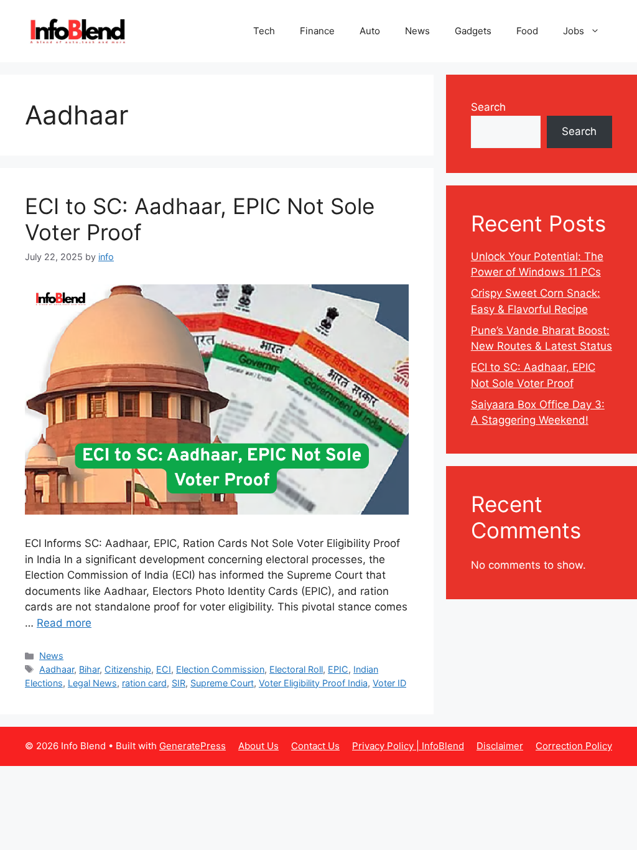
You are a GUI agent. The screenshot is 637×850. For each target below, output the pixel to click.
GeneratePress (192, 746)
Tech (264, 31)
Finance (317, 31)
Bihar (89, 669)
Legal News (92, 683)
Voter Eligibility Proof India (313, 683)
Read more (64, 623)
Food (527, 31)
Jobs (573, 31)
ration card (144, 683)
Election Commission (220, 669)
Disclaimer (500, 746)
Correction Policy (574, 746)
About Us (258, 746)
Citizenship (128, 669)
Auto (370, 31)
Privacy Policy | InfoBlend (408, 746)
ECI (163, 669)
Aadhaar (56, 669)
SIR (178, 683)
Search (488, 107)
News (417, 31)
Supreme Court (222, 683)
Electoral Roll (296, 669)
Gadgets (473, 31)
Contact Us (315, 746)
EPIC (338, 669)
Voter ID (389, 683)
